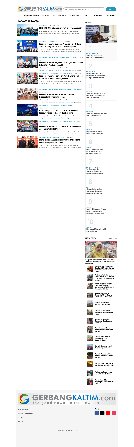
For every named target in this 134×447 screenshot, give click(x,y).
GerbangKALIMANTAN (31, 16)
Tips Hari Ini (110, 16)
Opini (86, 16)
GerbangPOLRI (54, 41)
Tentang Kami (23, 409)
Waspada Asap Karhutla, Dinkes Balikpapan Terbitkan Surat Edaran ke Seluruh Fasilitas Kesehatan (100, 261)
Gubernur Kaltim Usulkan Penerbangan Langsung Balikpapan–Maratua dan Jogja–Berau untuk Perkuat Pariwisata (95, 193)
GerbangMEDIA (44, 73)
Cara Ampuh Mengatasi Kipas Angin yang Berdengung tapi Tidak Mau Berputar (96, 96)
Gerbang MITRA (97, 16)
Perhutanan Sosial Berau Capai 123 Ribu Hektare (103, 373)
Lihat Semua (113, 238)
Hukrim (53, 16)
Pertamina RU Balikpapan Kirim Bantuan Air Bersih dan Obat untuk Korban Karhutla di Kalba (104, 277)
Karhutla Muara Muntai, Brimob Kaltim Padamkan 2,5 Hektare (104, 312)
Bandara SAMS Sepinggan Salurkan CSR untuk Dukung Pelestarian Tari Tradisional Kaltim (104, 268)
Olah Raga (62, 16)
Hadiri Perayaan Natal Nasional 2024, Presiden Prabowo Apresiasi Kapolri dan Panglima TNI (59, 111)
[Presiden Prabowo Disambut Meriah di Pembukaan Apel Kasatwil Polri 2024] (28, 126)
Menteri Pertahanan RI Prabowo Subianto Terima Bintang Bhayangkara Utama (59, 141)
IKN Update (74, 57)
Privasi (20, 422)
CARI (111, 9)
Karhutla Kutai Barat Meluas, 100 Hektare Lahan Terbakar (105, 364)
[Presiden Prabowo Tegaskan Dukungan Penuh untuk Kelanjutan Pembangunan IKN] (28, 62)
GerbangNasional (56, 73)
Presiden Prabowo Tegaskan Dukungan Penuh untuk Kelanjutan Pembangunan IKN (61, 63)
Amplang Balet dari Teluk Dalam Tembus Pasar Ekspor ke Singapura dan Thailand (95, 76)
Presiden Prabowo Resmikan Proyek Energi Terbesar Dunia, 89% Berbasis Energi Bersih (61, 77)
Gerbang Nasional (74, 16)
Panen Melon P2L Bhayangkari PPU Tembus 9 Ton (104, 381)
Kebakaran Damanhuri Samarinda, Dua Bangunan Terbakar (104, 321)
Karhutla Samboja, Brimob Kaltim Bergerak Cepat (103, 347)
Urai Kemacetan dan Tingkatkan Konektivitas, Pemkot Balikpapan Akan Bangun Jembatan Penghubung (94, 173)
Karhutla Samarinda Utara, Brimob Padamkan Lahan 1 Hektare (104, 355)
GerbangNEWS (43, 25)
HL (50, 25)
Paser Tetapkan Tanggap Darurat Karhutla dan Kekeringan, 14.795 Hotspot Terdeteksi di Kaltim (104, 286)
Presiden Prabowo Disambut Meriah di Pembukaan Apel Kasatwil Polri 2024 (60, 127)
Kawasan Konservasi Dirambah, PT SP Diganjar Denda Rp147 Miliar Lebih (104, 295)
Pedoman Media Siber (25, 413)
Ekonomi (46, 16)
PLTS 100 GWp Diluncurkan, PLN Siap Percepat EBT (60, 28)
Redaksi (20, 417)
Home (20, 16)
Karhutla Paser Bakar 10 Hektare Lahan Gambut (103, 303)
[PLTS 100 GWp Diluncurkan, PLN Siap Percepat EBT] (28, 30)
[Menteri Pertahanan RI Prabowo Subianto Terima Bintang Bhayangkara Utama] (28, 142)
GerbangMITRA (54, 105)
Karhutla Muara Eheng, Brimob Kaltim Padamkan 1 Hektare (104, 329)
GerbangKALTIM (53, 57)
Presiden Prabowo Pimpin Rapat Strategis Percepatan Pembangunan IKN (56, 95)
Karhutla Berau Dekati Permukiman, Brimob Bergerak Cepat (102, 338)
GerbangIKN (43, 57)
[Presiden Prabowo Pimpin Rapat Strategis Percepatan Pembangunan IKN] (28, 94)
